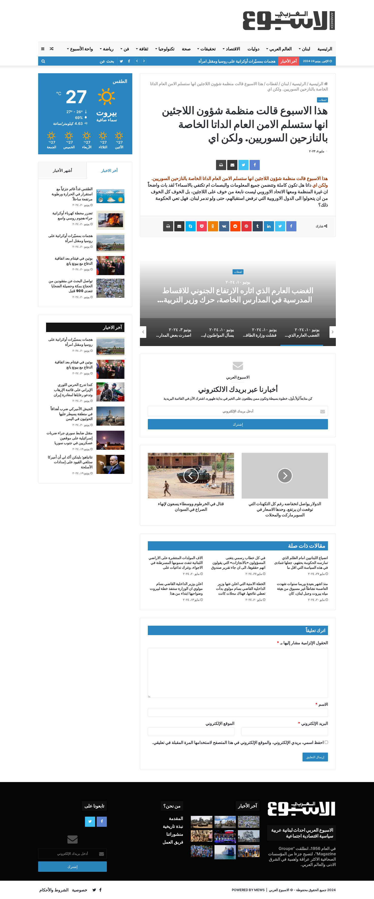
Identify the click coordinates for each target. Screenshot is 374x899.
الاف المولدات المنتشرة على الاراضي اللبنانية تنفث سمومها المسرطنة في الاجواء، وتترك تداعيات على (176, 562)
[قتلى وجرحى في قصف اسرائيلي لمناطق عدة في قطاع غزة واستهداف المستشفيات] (249, 836)
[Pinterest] (246, 226)
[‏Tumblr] (258, 226)
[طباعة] (221, 165)
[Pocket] (202, 226)
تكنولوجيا (167, 48)
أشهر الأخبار (62, 170)
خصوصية (79, 889)
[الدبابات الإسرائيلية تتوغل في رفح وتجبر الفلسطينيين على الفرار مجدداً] (201, 822)
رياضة (108, 48)
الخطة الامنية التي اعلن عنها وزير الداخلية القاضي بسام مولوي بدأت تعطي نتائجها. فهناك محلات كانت (240, 588)
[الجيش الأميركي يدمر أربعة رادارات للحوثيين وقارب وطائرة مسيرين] (225, 852)
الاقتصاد (233, 48)
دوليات (254, 48)
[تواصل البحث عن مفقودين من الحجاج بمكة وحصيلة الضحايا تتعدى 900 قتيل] (110, 288)
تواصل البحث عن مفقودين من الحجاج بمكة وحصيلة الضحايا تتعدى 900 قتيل (71, 285)
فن (126, 48)
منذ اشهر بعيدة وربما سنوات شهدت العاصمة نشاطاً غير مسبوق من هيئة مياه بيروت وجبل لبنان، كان (302, 588)
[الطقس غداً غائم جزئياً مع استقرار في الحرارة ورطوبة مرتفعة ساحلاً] (110, 196)
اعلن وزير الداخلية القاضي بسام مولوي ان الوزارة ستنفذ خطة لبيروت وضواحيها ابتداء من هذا (176, 588)
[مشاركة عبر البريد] (232, 165)
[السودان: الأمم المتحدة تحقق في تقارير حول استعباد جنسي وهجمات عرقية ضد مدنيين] (201, 836)
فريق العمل (173, 842)
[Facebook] (255, 165)
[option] (238, 295)
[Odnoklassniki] (213, 226)
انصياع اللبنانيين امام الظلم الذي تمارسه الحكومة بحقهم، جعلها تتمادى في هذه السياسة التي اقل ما (301, 562)
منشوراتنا (174, 834)
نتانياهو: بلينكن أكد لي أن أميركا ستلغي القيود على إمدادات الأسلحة (70, 462)
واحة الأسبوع (81, 48)
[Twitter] (243, 165)
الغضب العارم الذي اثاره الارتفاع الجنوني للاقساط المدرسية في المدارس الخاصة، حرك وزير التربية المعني (237, 299)
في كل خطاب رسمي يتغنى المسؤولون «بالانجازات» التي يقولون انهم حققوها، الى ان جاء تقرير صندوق (238, 562)
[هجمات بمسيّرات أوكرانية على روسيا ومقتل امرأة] (110, 242)
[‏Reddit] (235, 226)
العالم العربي (280, 48)
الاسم (321, 704)
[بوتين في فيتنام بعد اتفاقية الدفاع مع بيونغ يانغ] (110, 265)
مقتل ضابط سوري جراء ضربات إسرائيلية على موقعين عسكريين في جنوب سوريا (70, 437)
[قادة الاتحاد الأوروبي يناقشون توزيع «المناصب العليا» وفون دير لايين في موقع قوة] (249, 851)
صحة (186, 48)
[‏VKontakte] (224, 226)
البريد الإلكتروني (313, 723)
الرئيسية (325, 48)
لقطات (272, 83)
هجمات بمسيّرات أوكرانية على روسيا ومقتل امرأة (70, 238)
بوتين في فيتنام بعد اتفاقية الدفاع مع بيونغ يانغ (240, 61)
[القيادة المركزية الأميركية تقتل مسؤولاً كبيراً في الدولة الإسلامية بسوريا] (225, 822)
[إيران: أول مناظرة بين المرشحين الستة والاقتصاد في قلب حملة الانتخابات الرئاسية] (225, 836)
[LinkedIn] (269, 226)
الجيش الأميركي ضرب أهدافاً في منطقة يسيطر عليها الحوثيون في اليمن (72, 413)
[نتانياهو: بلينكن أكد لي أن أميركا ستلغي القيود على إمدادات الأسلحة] (110, 464)
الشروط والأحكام (53, 889)
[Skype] (190, 226)
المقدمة (176, 818)
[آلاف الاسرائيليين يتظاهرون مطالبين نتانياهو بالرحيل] (201, 851)
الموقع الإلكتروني (220, 723)
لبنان (306, 48)
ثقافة (143, 48)
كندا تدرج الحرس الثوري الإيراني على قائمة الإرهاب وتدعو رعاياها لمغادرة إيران (73, 389)
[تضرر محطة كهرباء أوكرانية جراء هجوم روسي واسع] (110, 220)
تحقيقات (208, 48)
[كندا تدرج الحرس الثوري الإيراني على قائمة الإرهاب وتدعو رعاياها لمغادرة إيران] (110, 391)
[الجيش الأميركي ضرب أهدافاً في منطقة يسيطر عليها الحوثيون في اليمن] (110, 416)
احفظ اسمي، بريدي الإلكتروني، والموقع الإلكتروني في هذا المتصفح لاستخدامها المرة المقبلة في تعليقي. (238, 742)
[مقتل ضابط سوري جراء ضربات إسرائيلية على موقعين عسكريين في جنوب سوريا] (110, 440)
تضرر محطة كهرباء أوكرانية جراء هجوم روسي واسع (72, 216)
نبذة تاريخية (173, 826)
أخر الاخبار (109, 170)
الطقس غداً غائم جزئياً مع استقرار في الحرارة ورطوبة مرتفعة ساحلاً (72, 193)
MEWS (259, 890)
